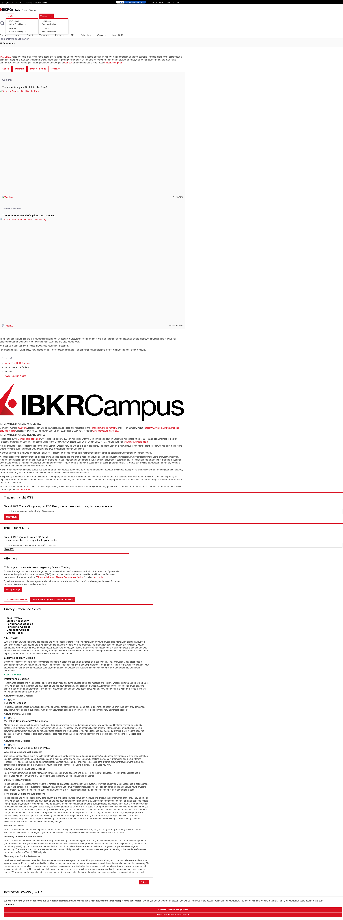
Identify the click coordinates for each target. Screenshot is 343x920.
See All (5, 69)
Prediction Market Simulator (131, 2)
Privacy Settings (12, 589)
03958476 (22, 428)
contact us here (23, 489)
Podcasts (59, 35)
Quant (30, 35)
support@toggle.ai (113, 63)
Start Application (49, 22)
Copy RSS (11, 517)
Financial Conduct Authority (104, 428)
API (72, 35)
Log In (10, 16)
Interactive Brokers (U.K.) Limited (173, 910)
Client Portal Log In (17, 22)
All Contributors (7, 43)
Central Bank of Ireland (29, 439)
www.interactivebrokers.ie (136, 442)
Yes (8, 700)
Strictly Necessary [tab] (17, 621)
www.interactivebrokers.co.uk (106, 431)
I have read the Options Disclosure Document (52, 599)
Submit (144, 882)
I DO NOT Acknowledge (16, 599)
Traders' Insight (38, 69)
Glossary (101, 35)
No (14, 700)
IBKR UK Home (173, 2)
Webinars (44, 35)
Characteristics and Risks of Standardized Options (60, 577)
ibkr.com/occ (99, 577)
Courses (4, 35)
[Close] (339, 496)
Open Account (46, 16)
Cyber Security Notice (15, 376)
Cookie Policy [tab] (14, 632)
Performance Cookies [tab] (19, 623)
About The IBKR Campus (17, 363)
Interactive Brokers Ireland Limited (173, 915)
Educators (86, 35)
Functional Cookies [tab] (18, 626)
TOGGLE (4, 57)
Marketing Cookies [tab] (17, 629)
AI (10, 57)
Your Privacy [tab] (14, 618)
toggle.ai (68, 63)
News (17, 35)
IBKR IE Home (157, 2)
